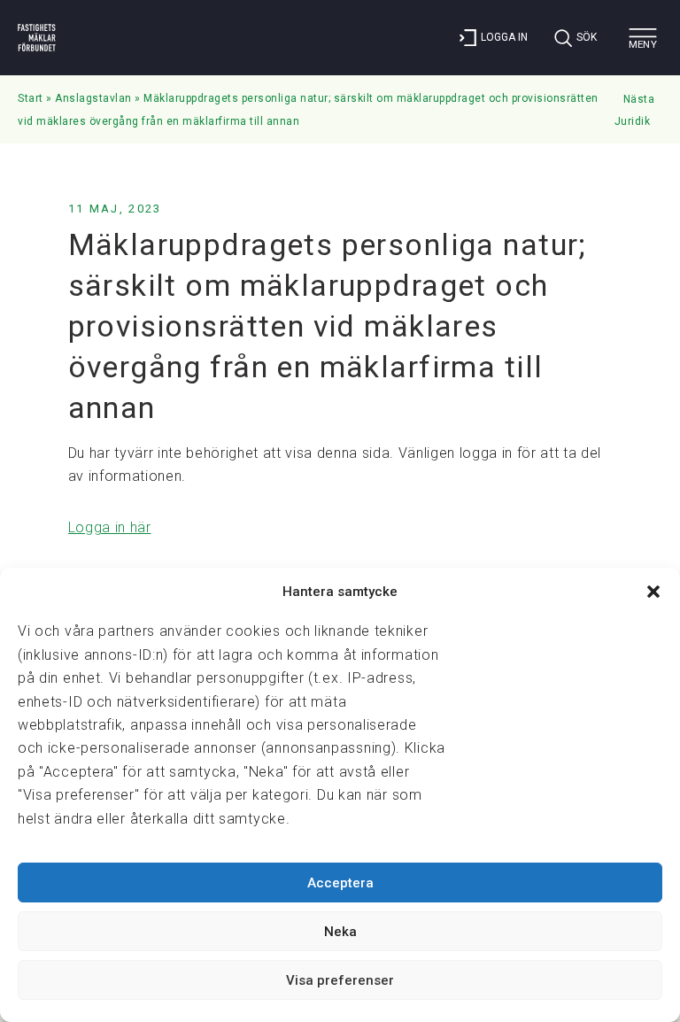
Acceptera (340, 883)
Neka (340, 932)
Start (30, 98)
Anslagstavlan (93, 98)
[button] (653, 591)
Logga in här (109, 527)
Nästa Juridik (634, 110)
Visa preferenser (340, 980)
